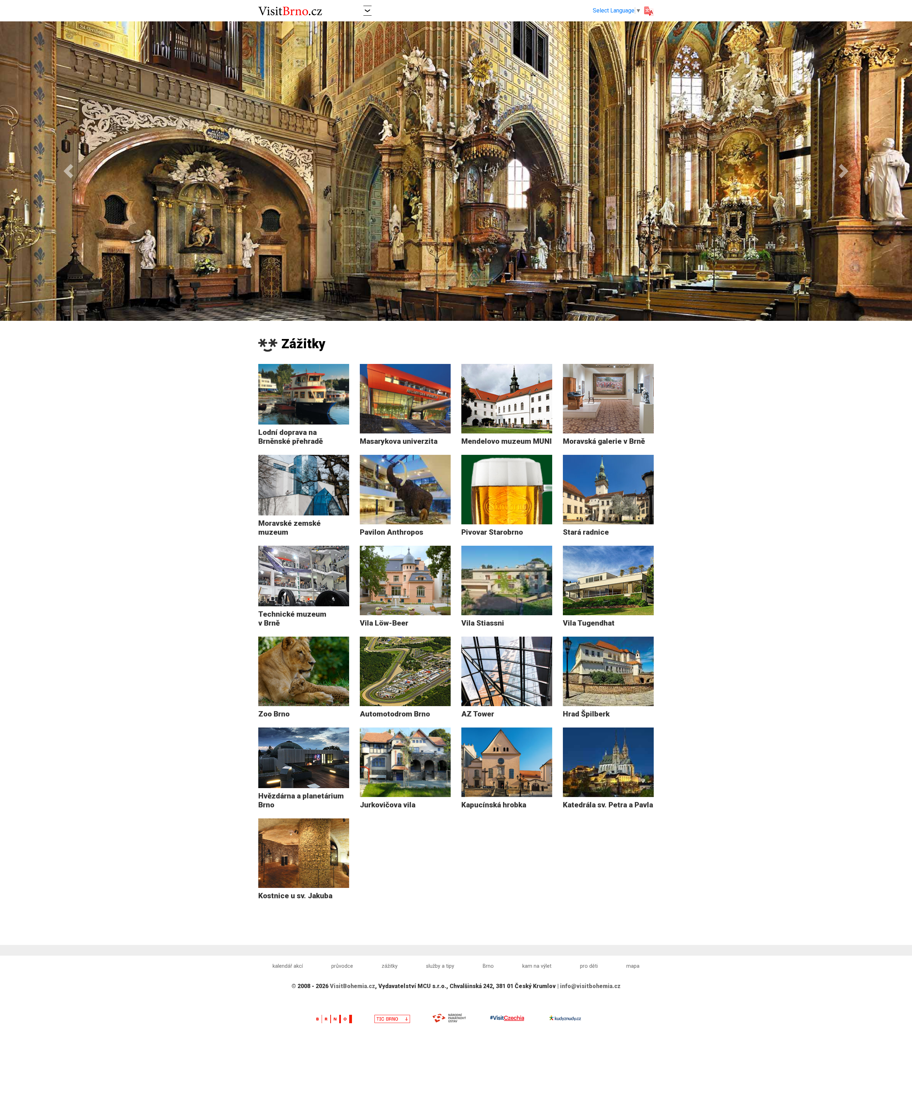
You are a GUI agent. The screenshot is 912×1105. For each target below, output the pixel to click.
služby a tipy (440, 966)
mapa (632, 966)
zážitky (390, 966)
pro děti (589, 966)
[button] (367, 10)
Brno (488, 966)
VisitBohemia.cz (352, 986)
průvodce (342, 966)
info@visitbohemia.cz (590, 986)
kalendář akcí (288, 966)
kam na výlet (536, 966)
